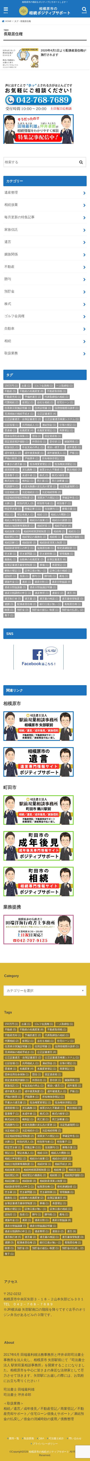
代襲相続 (11, 402)
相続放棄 (11, 204)
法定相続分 (30, 492)
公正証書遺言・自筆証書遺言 (23, 419)
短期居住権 (45, 548)
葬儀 (44, 564)
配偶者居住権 (26, 604)
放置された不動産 (51, 469)
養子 (9, 615)
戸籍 (73, 453)
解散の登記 (13, 570)
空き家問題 (28, 553)
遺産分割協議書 (15, 587)
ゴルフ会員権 (14, 316)
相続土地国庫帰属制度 (19, 525)
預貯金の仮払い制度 (45, 609)
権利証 (27, 480)
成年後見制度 (34, 453)
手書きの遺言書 (15, 464)
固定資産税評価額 (16, 441)
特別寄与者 (45, 503)
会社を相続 (45, 402)
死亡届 (42, 480)
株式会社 (11, 480)
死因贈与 (11, 486)
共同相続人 (30, 424)
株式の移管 (60, 475)
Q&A (41, 1438)
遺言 (7, 242)
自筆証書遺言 (56, 559)
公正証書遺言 (46, 413)
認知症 (10, 576)
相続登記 (11, 536)
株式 (7, 304)
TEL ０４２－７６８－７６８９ (28, 1304)
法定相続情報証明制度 (19, 497)
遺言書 (30, 598)
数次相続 (74, 469)
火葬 (9, 503)
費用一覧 (14, 1438)
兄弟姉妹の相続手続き (19, 413)
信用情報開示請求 (66, 408)
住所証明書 (43, 408)
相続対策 (44, 525)
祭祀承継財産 (66, 548)
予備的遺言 (33, 396)
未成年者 (29, 475)
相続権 (59, 531)
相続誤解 (11, 542)
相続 (7, 341)
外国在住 (39, 441)
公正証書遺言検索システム (62, 419)
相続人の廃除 (60, 514)
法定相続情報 (51, 492)
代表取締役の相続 (56, 396)
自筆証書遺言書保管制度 (20, 564)
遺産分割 (41, 581)
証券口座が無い (35, 570)
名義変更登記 (46, 430)
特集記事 (33, 508)
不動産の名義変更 (32, 391)
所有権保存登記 (52, 458)
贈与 (7, 279)
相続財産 (29, 542)
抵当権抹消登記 (65, 464)
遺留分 (57, 593)
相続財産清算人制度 (53, 542)
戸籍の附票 (13, 458)
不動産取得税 (56, 391)
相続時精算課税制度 (37, 531)
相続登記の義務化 (34, 536)
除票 (9, 609)
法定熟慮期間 (69, 486)
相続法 (74, 531)
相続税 (55, 536)
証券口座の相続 (60, 570)
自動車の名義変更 (32, 559)
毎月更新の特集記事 (19, 217)
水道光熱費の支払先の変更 (39, 486)
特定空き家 (13, 508)
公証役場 (11, 424)
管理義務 (66, 553)
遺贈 (9, 604)
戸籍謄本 (32, 458)
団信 (36, 436)
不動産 (9, 266)
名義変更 (26, 430)
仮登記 (27, 402)
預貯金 (9, 291)
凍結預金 (49, 424)
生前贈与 (52, 508)
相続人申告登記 (15, 520)
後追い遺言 (55, 447)
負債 (24, 576)
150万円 (11, 385)
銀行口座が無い (50, 604)
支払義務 (29, 469)
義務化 (10, 559)
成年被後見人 (56, 453)
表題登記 (59, 564)
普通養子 (11, 475)
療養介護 (69, 508)
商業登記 (66, 430)
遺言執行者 (13, 598)
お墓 (26, 385)
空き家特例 (48, 553)
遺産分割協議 (61, 581)
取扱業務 (11, 353)
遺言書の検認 (49, 598)
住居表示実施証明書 (18, 408)
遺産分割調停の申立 (18, 593)
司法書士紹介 (56, 1438)
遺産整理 (11, 192)
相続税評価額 (73, 536)
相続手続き (63, 525)
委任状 (55, 441)
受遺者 (10, 430)
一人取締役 (64, 385)
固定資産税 (53, 436)
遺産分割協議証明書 (43, 587)
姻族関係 (11, 254)
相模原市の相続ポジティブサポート (49, 1451)
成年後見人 (13, 453)
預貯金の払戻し (72, 609)
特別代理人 (25, 503)
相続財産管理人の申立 (19, 548)
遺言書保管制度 (72, 598)
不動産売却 (13, 396)
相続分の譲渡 (61, 520)
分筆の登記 (67, 424)
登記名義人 (25, 514)
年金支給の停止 (33, 447)
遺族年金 (11, 581)
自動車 (9, 328)
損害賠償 (11, 469)
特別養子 (64, 503)
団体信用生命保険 (16, 436)
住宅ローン (65, 402)
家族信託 (11, 229)
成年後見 (74, 447)
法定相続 (11, 492)
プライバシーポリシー (45, 1443)
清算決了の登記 (48, 497)
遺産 (26, 581)
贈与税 (50, 576)
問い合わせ (75, 1438)
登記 (9, 514)
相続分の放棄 (39, 520)
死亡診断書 (60, 480)
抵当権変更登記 (40, 464)
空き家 (10, 553)
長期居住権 (72, 604)
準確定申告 (70, 497)
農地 (63, 576)
